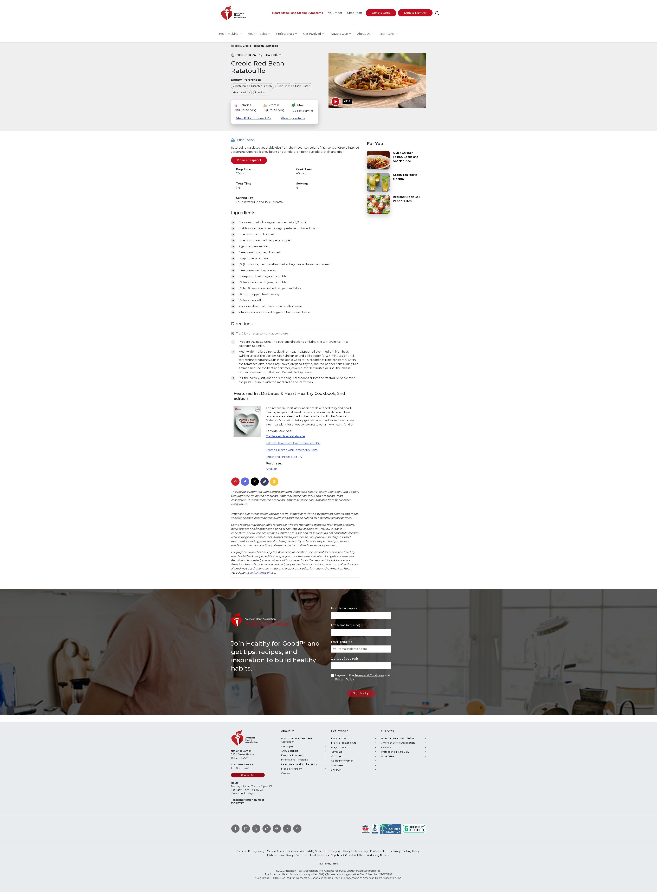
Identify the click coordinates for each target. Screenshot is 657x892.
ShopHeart (337, 765)
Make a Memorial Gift (343, 742)
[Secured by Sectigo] (414, 828)
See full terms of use (261, 572)
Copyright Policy (340, 851)
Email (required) (342, 642)
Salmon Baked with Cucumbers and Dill (293, 443)
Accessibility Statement (314, 851)
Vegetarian (239, 86)
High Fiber (283, 86)
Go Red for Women (342, 760)
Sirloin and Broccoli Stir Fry (284, 456)
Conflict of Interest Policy (385, 851)
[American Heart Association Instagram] (245, 828)
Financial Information (293, 755)
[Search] (437, 13)
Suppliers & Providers (343, 855)
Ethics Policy (360, 851)
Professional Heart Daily (395, 751)
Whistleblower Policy (280, 855)
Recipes (236, 45)
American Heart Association (397, 738)
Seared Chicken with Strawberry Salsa (292, 450)
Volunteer (336, 756)
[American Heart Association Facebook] (235, 828)
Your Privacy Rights (328, 863)
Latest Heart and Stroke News (299, 764)
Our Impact (287, 746)
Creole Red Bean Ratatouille (260, 45)
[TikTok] (266, 828)
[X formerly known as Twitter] (256, 828)
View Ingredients (293, 118)
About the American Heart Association (296, 740)
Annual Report (289, 750)
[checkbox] (233, 222)
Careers (285, 773)
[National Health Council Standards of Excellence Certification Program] (365, 828)
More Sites (387, 756)
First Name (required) (345, 608)
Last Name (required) (345, 625)
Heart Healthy (246, 54)
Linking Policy (411, 851)
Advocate (336, 751)
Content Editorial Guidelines (312, 855)
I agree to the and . (362, 677)
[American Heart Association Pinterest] (297, 828)
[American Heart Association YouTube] (276, 828)
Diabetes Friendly (261, 86)
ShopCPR (336, 769)
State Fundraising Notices (373, 855)
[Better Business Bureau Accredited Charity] (375, 828)
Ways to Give (338, 747)
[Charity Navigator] (390, 828)
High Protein (303, 86)
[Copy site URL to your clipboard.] (264, 481)
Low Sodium (272, 54)
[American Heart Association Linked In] (287, 828)
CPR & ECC (387, 747)
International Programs (294, 759)
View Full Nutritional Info (253, 118)
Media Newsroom (291, 768)
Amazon (271, 468)
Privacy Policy (344, 679)
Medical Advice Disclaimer (282, 851)
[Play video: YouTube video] (335, 101)
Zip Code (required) (344, 658)
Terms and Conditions (369, 675)
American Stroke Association (398, 742)
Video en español (252, 160)
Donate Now (338, 738)
